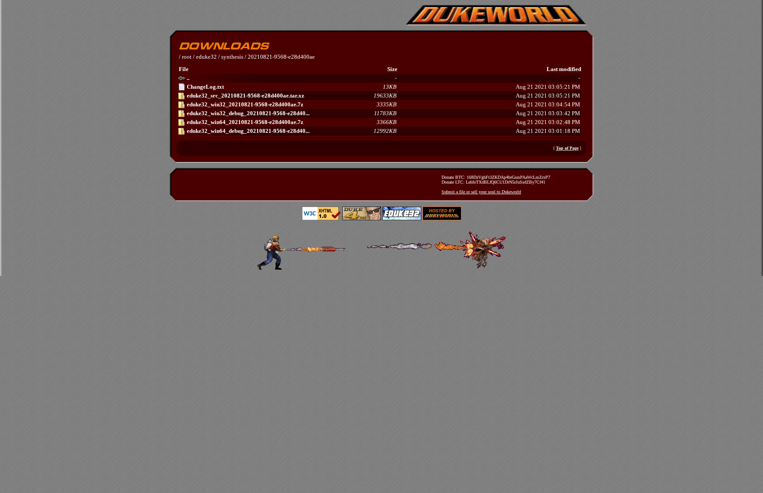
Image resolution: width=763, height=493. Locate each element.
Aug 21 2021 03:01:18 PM (383, 131)
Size (392, 69)
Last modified (564, 69)
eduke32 (206, 56)
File (184, 69)
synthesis (232, 56)
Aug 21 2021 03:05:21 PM (383, 86)
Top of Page (567, 148)
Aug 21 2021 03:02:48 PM (383, 122)
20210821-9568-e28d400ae (281, 56)
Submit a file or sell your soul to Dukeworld (481, 191)
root (187, 56)
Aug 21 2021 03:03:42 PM (383, 113)
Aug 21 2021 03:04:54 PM (383, 104)
